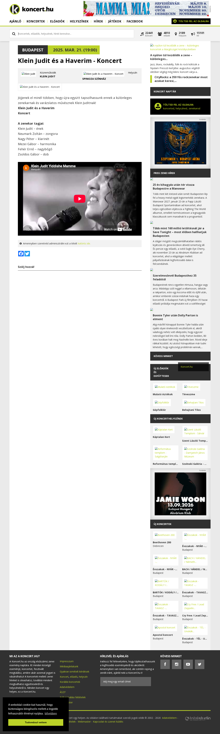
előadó (74, 676)
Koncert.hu (187, 366)
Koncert (64, 676)
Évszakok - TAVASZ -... (195, 592)
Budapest (32, 50)
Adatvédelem (67, 687)
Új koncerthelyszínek (168, 418)
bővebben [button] (51, 713)
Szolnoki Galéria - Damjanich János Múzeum (195, 463)
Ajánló (15, 21)
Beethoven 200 (162, 542)
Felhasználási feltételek (73, 697)
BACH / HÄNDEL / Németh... (195, 569)
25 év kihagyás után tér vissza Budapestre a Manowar (173, 186)
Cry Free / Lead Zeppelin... (195, 615)
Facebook (134, 21)
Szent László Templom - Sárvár (195, 440)
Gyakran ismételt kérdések (74, 671)
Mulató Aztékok (163, 394)
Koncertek (35, 21)
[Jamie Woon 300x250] (180, 514)
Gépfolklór (159, 409)
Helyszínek (79, 21)
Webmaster (84, 721)
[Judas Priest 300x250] (180, 163)
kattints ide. (84, 243)
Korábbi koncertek (70, 681)
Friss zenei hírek (164, 173)
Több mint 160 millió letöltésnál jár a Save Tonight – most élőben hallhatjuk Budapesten (180, 232)
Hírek (98, 21)
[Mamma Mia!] (146, 15)
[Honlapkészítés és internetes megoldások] (198, 720)
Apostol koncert (163, 634)
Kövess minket (163, 356)
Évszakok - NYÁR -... (194, 546)
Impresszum (67, 661)
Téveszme (188, 394)
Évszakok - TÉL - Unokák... (195, 638)
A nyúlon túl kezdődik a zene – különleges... (171, 57)
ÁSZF (63, 692)
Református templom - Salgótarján (166, 463)
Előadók (57, 21)
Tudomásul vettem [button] (36, 722)
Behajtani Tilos (191, 409)
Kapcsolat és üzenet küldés (108, 721)
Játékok (114, 21)
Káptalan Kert (161, 437)
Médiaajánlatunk (69, 666)
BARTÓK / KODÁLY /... (166, 592)
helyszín (83, 676)
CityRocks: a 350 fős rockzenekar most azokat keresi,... (181, 79)
